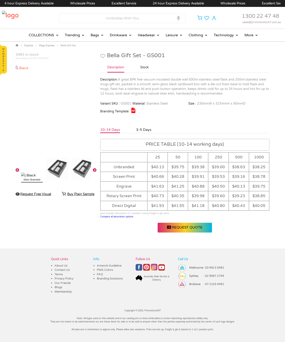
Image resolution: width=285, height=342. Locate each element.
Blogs (58, 287)
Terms (59, 274)
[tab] (115, 69)
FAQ (100, 274)
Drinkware (118, 35)
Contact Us (62, 270)
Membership (63, 291)
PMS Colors (105, 270)
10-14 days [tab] (110, 129)
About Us (61, 265)
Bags (95, 35)
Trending (72, 35)
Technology (224, 35)
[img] (133, 110)
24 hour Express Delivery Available (173, 3)
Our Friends (63, 283)
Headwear (146, 35)
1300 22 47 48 (260, 16)
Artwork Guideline (109, 265)
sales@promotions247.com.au (261, 22)
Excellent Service (119, 3)
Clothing (196, 35)
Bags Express (47, 45)
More (248, 35)
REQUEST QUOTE (186, 227)
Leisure (172, 35)
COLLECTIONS (41, 35)
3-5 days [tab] (143, 129)
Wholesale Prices (77, 3)
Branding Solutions (110, 278)
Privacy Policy (64, 278)
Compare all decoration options (116, 216)
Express (28, 45)
